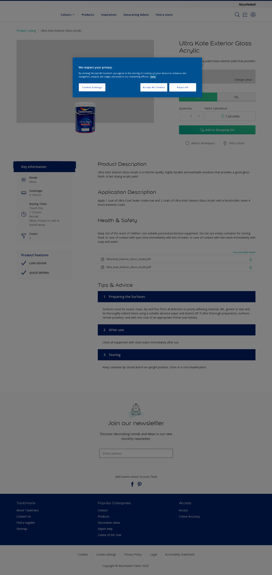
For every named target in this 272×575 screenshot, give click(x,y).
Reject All (182, 87)
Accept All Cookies (154, 87)
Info (153, 76)
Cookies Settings (92, 87)
